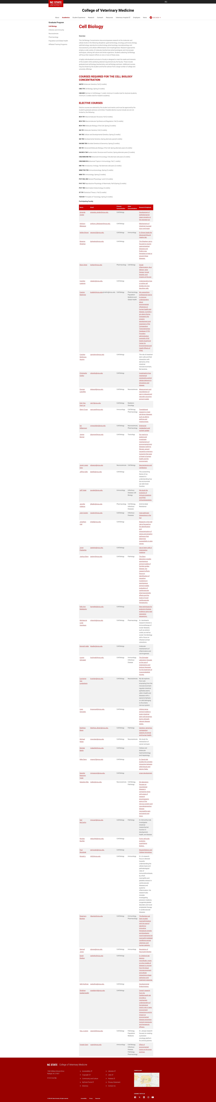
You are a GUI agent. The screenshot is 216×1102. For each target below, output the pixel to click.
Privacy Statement (114, 1082)
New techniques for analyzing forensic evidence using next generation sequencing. (145, 611)
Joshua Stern (84, 556)
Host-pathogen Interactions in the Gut (145, 515)
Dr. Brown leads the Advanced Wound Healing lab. (145, 235)
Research (91, 17)
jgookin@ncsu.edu (96, 513)
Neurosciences (53, 33)
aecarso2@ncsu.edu (97, 232)
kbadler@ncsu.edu (96, 646)
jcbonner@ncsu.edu (96, 434)
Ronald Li (83, 856)
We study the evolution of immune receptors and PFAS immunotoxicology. (145, 495)
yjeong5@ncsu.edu (96, 1031)
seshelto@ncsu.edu (96, 956)
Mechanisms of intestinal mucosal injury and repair (145, 226)
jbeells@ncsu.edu (96, 472)
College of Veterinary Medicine (108, 10)
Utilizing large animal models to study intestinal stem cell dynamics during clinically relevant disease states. (145, 716)
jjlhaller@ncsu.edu (96, 504)
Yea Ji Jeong (84, 1031)
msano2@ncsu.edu (96, 759)
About (57, 17)
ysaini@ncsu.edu (96, 1044)
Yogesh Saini (84, 1044)
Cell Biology (53, 26)
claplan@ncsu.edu (96, 281)
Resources (109, 17)
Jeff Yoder (83, 490)
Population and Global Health (58, 41)
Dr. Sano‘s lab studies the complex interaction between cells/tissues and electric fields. (145, 764)
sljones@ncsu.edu (96, 949)
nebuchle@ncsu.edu (97, 838)
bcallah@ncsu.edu (96, 292)
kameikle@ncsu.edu (97, 606)
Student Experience (78, 17)
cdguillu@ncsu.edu (96, 373)
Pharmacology (53, 37)
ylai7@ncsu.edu (95, 403)
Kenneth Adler (84, 646)
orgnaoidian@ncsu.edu (98, 426)
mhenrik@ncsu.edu (96, 620)
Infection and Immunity (56, 30)
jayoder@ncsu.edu (96, 490)
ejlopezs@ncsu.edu (96, 465)
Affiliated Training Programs (58, 44)
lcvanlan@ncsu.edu (96, 678)
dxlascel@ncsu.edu (96, 389)
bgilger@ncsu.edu (96, 265)
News (145, 17)
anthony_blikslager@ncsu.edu (100, 223)
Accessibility (83, 1098)
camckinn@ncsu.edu (97, 354)
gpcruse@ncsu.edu (96, 409)
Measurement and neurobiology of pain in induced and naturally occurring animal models (145, 394)
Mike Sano (83, 759)
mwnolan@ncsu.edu (97, 739)
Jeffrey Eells (84, 472)
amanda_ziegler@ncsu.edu (99, 212)
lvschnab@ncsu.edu (97, 657)
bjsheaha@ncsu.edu (97, 241)
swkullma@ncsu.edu (97, 984)
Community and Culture (90, 1078)
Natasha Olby (84, 782)
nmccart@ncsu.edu (96, 820)
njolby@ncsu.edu (96, 782)
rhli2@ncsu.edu (95, 856)
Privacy (91, 1098)
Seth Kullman (84, 984)
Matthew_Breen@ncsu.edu (99, 728)
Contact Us (112, 1086)
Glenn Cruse (84, 409)
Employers (136, 17)
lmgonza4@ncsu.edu (97, 709)
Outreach (100, 17)
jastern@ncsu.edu (96, 556)
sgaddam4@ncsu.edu (97, 990)
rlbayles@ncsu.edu (96, 916)
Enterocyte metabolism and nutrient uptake (144, 428)
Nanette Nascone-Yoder (83, 775)
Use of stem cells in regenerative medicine (145, 550)
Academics (66, 17)
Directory (85, 1086)
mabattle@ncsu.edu (97, 748)
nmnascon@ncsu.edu (97, 773)
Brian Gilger (83, 265)
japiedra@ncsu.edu (96, 548)
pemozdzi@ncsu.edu (97, 850)
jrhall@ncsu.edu (95, 522)
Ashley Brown (84, 232)
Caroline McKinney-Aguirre (83, 357)
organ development (145, 773)
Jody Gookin (84, 513)
